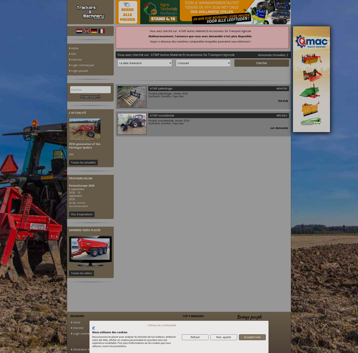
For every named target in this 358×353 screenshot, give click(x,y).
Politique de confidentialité (162, 325)
